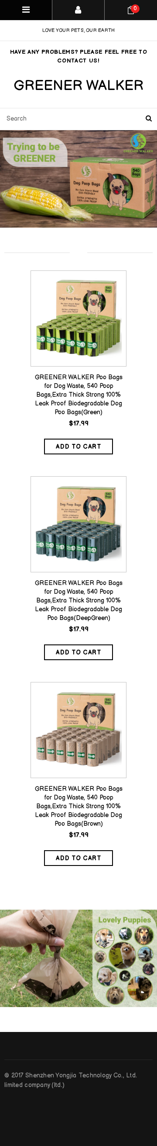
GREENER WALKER (78, 85)
